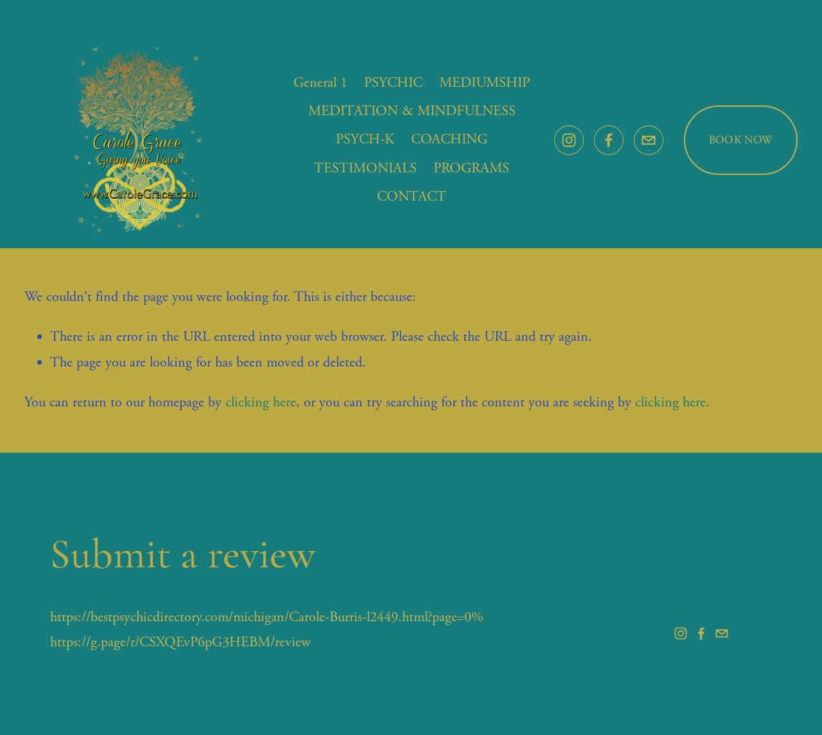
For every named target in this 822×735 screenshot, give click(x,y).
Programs (696, 520)
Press (685, 545)
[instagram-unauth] (569, 140)
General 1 (320, 83)
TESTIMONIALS (365, 168)
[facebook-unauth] (609, 140)
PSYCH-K (365, 140)
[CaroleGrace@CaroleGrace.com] (648, 140)
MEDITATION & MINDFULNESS (412, 111)
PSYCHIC (393, 83)
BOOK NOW (741, 140)
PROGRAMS (471, 168)
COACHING (449, 140)
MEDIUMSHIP (484, 83)
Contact (693, 571)
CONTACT (411, 197)
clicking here (260, 403)
